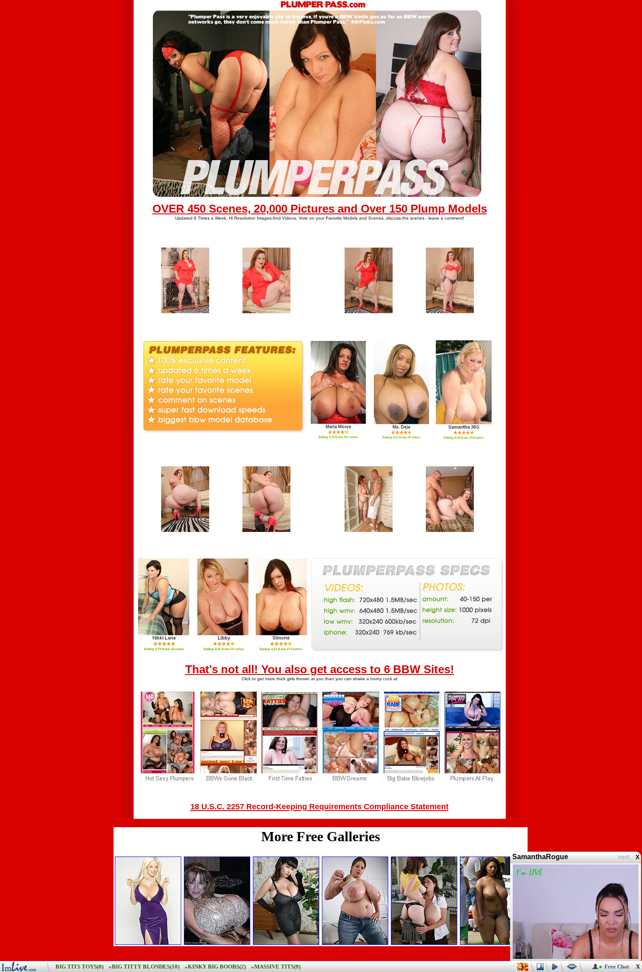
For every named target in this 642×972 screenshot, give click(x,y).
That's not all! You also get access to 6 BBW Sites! (319, 669)
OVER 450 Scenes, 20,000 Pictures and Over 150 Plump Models (319, 208)
